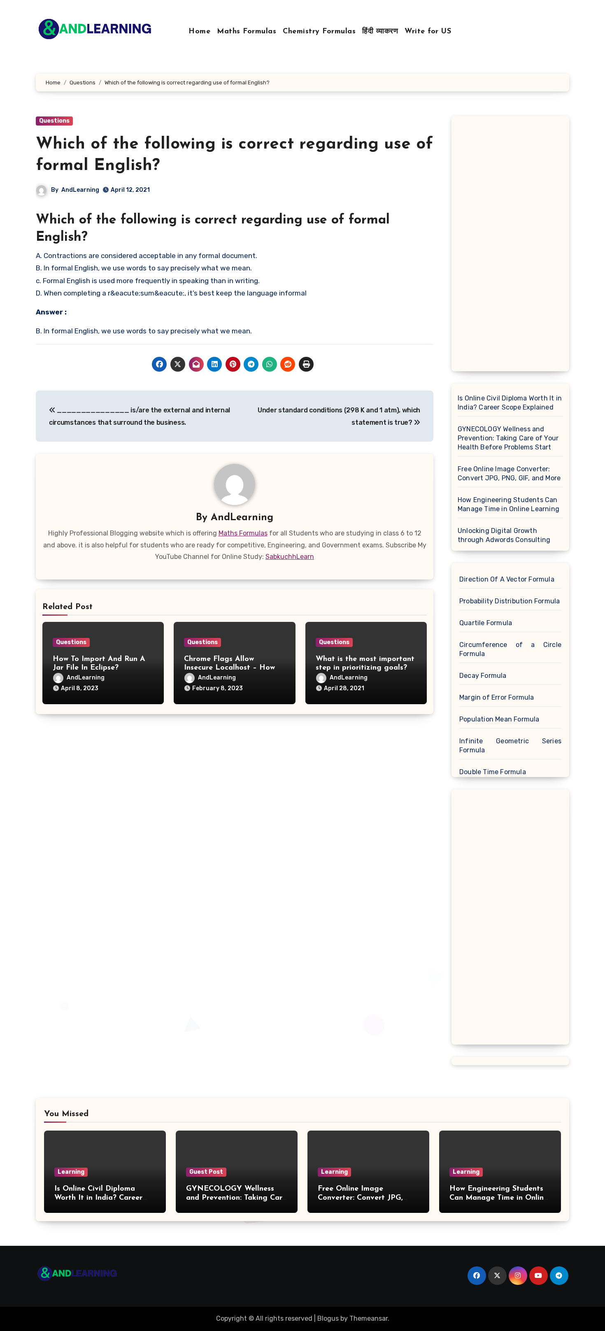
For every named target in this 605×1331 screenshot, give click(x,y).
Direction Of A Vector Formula (506, 579)
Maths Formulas (246, 31)
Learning (71, 1171)
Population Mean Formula (499, 719)
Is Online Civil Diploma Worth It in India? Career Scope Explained (510, 402)
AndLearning (80, 189)
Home (199, 31)
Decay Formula (483, 675)
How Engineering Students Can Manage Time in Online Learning (508, 504)
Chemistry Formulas (319, 31)
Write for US (428, 31)
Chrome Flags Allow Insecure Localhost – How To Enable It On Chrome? (229, 668)
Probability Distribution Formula (509, 601)
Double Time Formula (492, 772)
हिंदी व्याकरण (380, 31)
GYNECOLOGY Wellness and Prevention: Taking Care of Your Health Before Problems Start (508, 438)
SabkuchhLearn (289, 557)
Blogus (328, 1318)
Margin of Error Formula (496, 697)
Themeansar (368, 1318)
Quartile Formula (485, 623)
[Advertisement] (511, 245)
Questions (54, 120)
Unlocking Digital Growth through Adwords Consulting (504, 535)
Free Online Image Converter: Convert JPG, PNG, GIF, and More (509, 473)
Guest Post (206, 1171)
